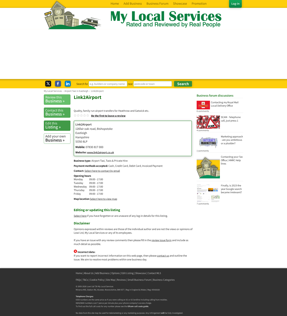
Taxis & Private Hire (117, 160)
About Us (89, 273)
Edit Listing (127, 273)
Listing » (53, 125)
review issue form (161, 240)
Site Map (110, 279)
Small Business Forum (139, 279)
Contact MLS (154, 273)
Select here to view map (103, 199)
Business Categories (164, 279)
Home (79, 273)
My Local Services (105, 286)
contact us (163, 255)
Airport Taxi (98, 160)
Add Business (102, 273)
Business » (55, 99)
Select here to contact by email (102, 171)
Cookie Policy (97, 279)
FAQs (78, 279)
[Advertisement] (143, 54)
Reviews (121, 279)
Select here (80, 216)
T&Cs (85, 279)
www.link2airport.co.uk (100, 152)
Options (115, 273)
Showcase (140, 273)
